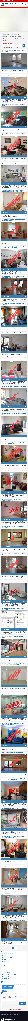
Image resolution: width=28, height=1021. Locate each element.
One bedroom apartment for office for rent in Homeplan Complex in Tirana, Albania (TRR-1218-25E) (13, 664)
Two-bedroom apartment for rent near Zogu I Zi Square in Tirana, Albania (13, 470)
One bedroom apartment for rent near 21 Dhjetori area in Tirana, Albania (13, 866)
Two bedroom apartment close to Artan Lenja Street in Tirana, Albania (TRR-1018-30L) (13, 837)
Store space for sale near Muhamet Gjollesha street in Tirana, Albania (13, 609)
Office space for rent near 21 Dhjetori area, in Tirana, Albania (12, 637)
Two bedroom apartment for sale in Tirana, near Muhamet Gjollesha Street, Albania (13, 693)
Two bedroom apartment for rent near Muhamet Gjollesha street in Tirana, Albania (13, 75)
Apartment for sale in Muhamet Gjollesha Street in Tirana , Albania (13, 163)
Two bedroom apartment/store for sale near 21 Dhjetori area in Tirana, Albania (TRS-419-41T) (13, 779)
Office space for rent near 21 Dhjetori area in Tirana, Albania (14, 332)
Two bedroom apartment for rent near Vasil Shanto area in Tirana (14, 414)
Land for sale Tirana (6, 963)
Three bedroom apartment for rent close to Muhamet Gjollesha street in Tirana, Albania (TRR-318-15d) (12, 191)
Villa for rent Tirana (5, 959)
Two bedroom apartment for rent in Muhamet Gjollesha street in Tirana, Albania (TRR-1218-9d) (13, 247)
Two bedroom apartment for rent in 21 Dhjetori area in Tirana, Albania (13, 527)
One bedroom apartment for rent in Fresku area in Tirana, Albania (13, 554)
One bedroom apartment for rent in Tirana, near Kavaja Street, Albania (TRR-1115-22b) (13, 724)
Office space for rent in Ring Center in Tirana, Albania (12, 752)
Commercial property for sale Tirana (9, 976)
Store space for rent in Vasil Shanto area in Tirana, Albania (14, 808)
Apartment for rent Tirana (7, 955)
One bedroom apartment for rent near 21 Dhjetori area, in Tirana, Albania (13, 359)
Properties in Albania (6, 978)
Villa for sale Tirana (5, 961)
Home (8, 1009)
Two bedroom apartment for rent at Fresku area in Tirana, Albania (13, 894)
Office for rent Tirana (6, 965)
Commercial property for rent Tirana (9, 974)
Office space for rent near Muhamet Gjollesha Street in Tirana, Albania (13, 51)
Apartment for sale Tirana (7, 957)
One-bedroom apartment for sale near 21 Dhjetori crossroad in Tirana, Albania (12, 500)
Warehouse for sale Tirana (7, 972)
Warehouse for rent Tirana (7, 970)
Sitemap (2, 1013)
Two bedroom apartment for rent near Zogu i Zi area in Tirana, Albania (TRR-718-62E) (13, 443)
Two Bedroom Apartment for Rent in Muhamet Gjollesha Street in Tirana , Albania (13, 220)
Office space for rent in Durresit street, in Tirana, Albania (13, 920)
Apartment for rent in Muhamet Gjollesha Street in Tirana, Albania (13, 105)
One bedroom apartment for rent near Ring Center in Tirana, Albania (14, 387)
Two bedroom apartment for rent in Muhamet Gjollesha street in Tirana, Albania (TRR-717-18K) (13, 277)
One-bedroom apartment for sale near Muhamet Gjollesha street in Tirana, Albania (14, 581)
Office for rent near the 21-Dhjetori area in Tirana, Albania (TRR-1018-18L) (13, 304)
